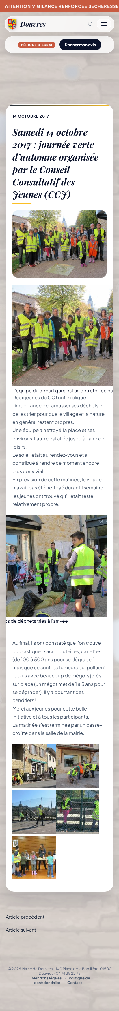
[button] (71, 24)
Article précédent (25, 917)
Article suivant (21, 930)
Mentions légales (47, 978)
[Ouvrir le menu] (104, 24)
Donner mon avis (80, 44)
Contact (74, 982)
